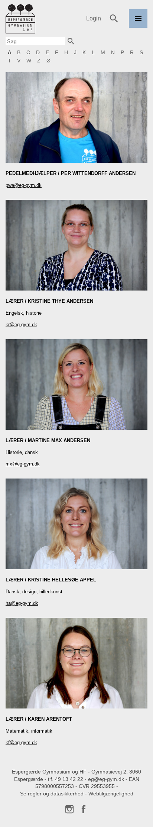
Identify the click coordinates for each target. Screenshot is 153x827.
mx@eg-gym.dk (23, 464)
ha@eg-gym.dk (22, 603)
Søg (114, 18)
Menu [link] (138, 27)
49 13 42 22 (69, 779)
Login (93, 18)
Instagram (69, 809)
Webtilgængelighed (110, 794)
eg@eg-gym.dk (106, 779)
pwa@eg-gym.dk (24, 185)
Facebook (83, 809)
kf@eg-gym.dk (21, 742)
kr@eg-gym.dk (21, 324)
